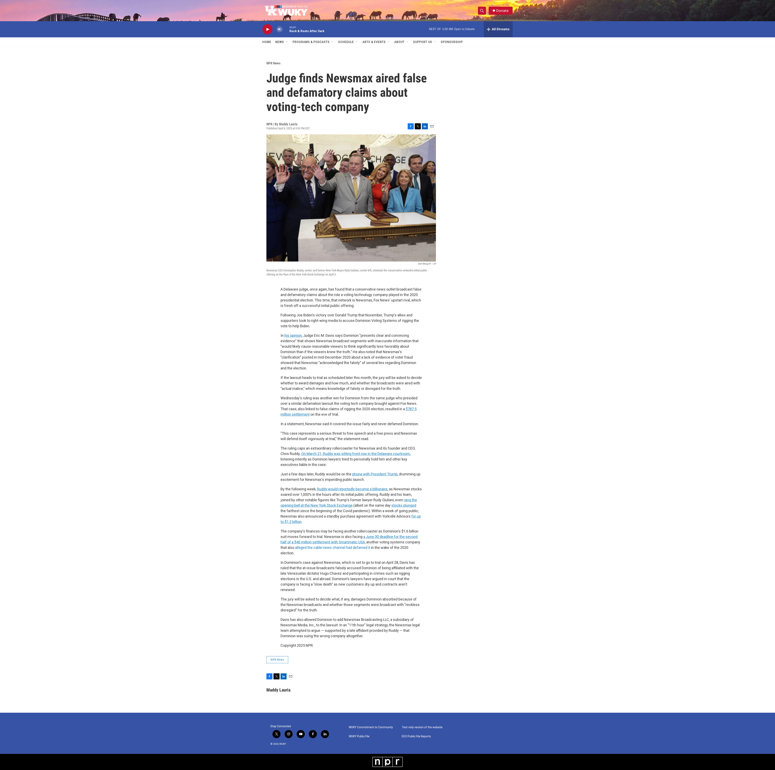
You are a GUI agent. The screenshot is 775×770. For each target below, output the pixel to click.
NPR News (273, 63)
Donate (502, 10)
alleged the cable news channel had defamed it (332, 547)
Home (266, 42)
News (279, 42)
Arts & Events (374, 42)
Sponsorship (452, 42)
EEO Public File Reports (416, 736)
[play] (267, 29)
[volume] (279, 29)
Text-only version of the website (422, 727)
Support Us (422, 42)
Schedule (346, 42)
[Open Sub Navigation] (287, 42)
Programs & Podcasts (311, 42)
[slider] (286, 29)
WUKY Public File (359, 736)
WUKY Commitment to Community (371, 727)
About (399, 42)
